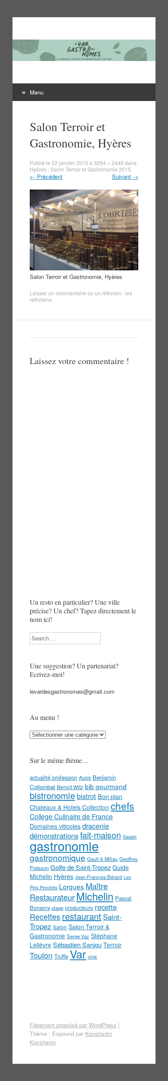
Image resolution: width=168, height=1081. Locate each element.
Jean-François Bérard (98, 876)
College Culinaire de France (71, 816)
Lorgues (71, 886)
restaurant (81, 916)
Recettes (45, 916)
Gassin (130, 836)
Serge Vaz (78, 936)
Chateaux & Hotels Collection (69, 807)
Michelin (94, 896)
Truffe (61, 956)
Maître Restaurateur (69, 891)
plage (57, 907)
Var (78, 954)
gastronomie (64, 845)
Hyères (63, 876)
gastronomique (57, 857)
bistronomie (52, 795)
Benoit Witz (70, 786)
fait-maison (100, 835)
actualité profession (53, 777)
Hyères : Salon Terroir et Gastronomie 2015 (80, 169)
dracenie (95, 826)
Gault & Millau (102, 858)
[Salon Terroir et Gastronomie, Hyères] (84, 268)
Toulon (41, 955)
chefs (122, 805)
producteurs (79, 907)
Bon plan (110, 796)
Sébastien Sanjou (77, 944)
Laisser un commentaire (58, 293)
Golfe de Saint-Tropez (80, 867)
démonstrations (54, 835)
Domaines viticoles (55, 826)
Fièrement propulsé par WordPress (73, 1025)
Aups (85, 777)
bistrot (86, 796)
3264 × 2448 (109, 162)
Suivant (125, 176)
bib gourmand (106, 786)
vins (92, 956)
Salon (60, 927)
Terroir (112, 944)
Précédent (46, 176)
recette (106, 907)
